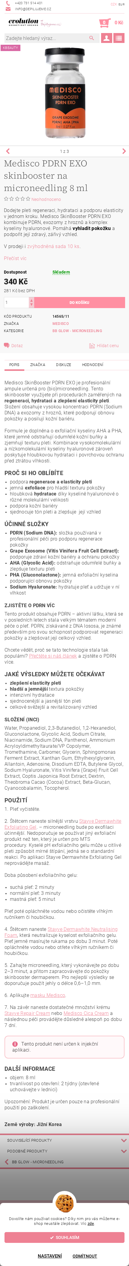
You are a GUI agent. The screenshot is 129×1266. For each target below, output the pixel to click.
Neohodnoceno (46, 199)
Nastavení (50, 1256)
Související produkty (29, 1140)
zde (91, 1223)
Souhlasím (67, 1237)
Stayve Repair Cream (27, 1013)
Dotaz (17, 345)
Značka (37, 365)
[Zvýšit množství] (31, 300)
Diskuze (63, 365)
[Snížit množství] (31, 305)
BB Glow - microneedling (77, 331)
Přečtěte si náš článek (53, 656)
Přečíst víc (15, 258)
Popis (14, 365)
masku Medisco (47, 995)
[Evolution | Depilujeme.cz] (34, 23)
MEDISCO (60, 324)
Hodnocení (93, 365)
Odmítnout (85, 1256)
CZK (114, 4)
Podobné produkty (27, 1151)
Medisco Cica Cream (86, 1013)
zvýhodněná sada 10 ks (53, 246)
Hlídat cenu (108, 345)
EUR (121, 4)
